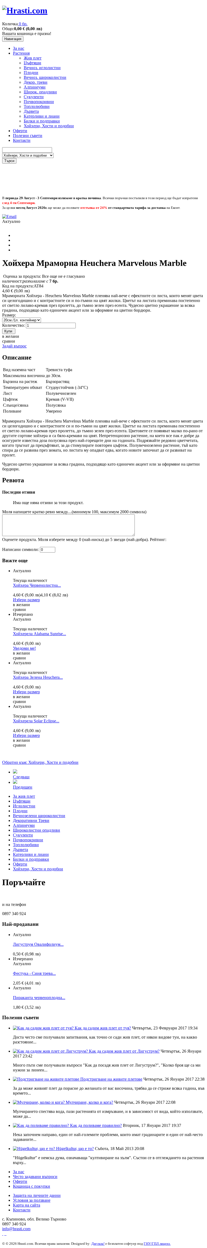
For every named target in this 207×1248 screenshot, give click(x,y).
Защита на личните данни (37, 1195)
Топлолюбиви (37, 106)
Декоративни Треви (31, 820)
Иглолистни (24, 806)
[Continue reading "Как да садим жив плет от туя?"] (44, 1028)
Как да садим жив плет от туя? (103, 1028)
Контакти (21, 140)
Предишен (22, 787)
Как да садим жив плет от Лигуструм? (124, 1051)
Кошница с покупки (31, 1186)
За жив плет (24, 796)
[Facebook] (2, 1233)
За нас (18, 48)
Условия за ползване (31, 1200)
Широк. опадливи (40, 92)
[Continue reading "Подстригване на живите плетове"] (46, 1079)
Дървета (31, 111)
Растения (21, 53)
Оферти (20, 130)
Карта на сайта (26, 1205)
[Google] (5, 1233)
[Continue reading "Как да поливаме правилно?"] (41, 1125)
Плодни (31, 72)
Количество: (14, 325)
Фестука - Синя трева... (34, 973)
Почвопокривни (39, 101)
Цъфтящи (32, 63)
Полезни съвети (27, 135)
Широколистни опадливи (36, 830)
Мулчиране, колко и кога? (89, 1102)
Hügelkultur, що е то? (75, 1148)
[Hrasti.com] (24, 10)
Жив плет (33, 58)
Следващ (21, 777)
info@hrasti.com (16, 1228)
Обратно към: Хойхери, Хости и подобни (40, 762)
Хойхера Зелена (38, 677)
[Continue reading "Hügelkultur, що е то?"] (34, 1148)
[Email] (9, 216)
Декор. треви (35, 82)
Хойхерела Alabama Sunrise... (39, 633)
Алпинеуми (35, 87)
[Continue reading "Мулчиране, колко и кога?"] (39, 1102)
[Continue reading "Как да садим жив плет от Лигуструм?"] (51, 1051)
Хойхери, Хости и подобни (49, 126)
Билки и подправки (42, 121)
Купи (8, 331)
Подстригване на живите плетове (111, 1079)
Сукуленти (34, 96)
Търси (9, 161)
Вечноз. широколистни (45, 77)
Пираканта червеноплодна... (39, 997)
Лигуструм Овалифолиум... (38, 944)
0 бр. (23, 24)
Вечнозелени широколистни (39, 815)
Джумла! (98, 1244)
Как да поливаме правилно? (96, 1125)
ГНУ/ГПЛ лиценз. (157, 1244)
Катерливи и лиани (42, 116)
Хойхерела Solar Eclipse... (36, 721)
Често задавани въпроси (35, 1176)
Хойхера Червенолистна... (37, 585)
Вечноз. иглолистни (42, 67)
